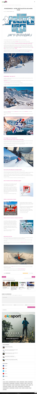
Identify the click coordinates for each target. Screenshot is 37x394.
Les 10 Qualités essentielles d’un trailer (6, 287)
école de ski (9, 111)
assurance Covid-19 (23, 242)
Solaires (13, 386)
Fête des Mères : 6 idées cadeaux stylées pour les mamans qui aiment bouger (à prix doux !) (14, 288)
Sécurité (16, 386)
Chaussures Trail (17, 383)
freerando (20, 47)
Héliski (16, 48)
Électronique (4, 389)
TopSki (19, 50)
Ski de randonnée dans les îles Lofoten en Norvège (13, 139)
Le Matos (9, 347)
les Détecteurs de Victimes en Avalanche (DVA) (21, 43)
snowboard (9, 386)
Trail (12, 347)
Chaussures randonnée (6, 383)
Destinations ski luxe (8, 236)
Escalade (29, 383)
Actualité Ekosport (10, 350)
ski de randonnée (5, 386)
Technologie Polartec (26, 386)
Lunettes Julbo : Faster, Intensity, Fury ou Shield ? (11, 359)
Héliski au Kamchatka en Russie (10, 199)
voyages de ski (16, 111)
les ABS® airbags (29, 43)
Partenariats (11, 11)
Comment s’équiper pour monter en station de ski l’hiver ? (30, 288)
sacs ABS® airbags (7, 82)
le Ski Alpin (16, 41)
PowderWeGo (26, 111)
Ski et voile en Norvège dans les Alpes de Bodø (13, 169)
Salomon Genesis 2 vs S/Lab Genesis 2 (9, 356)
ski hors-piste (16, 47)
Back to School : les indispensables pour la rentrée (11, 349)
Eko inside (8, 11)
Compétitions (21, 383)
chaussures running (12, 383)
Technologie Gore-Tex (20, 386)
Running (11, 347)
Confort (26, 383)
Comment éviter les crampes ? (9, 346)
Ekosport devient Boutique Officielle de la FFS (22, 288)
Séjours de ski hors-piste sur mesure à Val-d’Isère (13, 217)
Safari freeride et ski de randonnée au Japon (12, 180)
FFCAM (31, 383)
